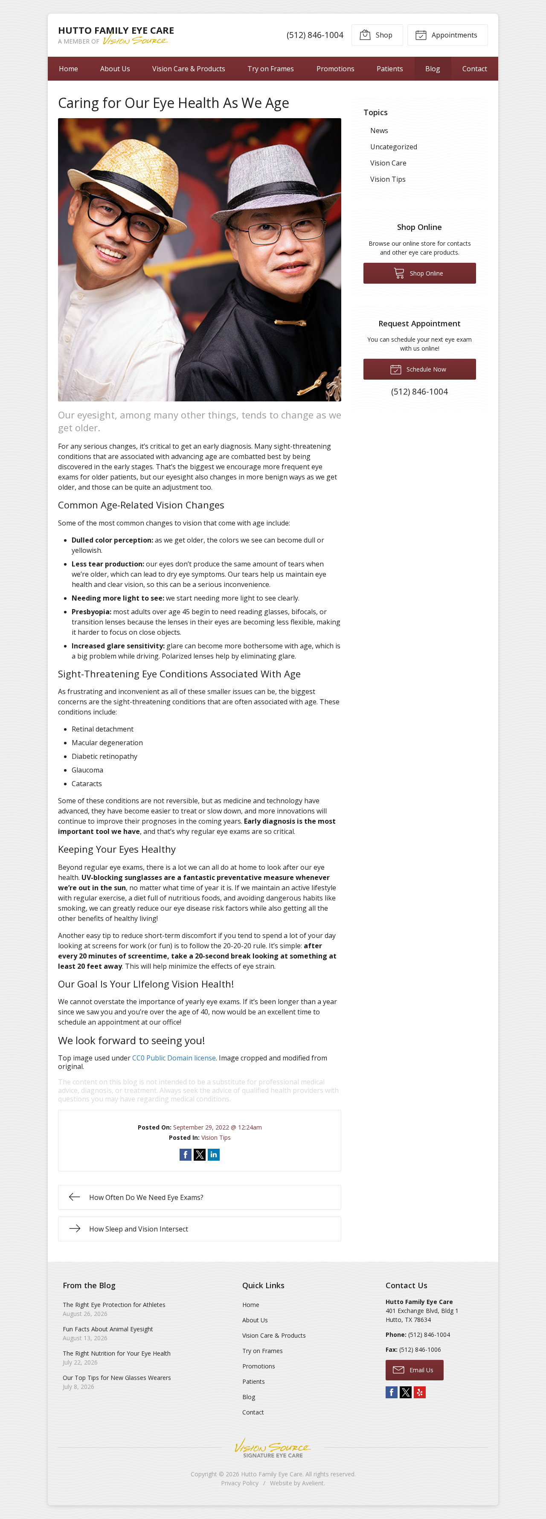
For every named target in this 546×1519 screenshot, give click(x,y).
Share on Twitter (200, 1155)
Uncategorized (393, 146)
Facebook (392, 1392)
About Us (115, 68)
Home (68, 68)
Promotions (335, 68)
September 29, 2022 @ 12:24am (217, 1127)
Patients (390, 68)
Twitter (406, 1392)
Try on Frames (270, 68)
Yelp (420, 1392)
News (379, 130)
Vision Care (388, 163)
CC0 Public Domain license (174, 1058)
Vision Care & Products (188, 68)
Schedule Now (425, 369)
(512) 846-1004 (315, 35)
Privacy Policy (239, 1483)
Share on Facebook (186, 1155)
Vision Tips (216, 1137)
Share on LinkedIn (214, 1155)
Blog (432, 68)
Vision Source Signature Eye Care (273, 1448)
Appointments (453, 35)
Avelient (313, 1483)
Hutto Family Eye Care (271, 1474)
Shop (383, 35)
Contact (474, 68)
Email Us (420, 1370)
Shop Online (425, 273)
